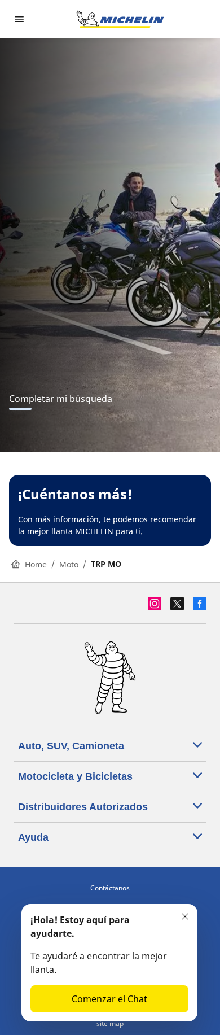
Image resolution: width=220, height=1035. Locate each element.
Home (36, 564)
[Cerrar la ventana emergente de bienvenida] (185, 916)
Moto (68, 564)
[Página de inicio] (120, 19)
